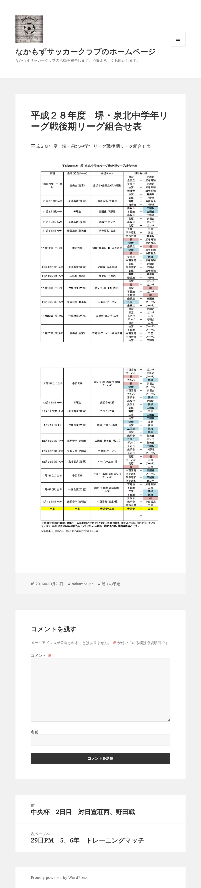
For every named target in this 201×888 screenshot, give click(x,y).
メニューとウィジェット (178, 46)
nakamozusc (82, 583)
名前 (34, 731)
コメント (41, 655)
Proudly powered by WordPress (59, 877)
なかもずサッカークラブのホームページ (85, 51)
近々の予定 (111, 583)
